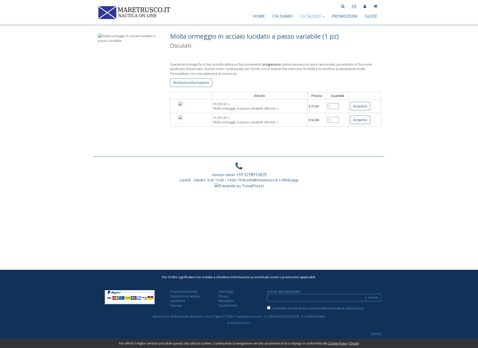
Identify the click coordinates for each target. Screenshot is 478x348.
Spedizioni (177, 301)
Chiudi (353, 343)
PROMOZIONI (345, 16)
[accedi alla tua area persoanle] (365, 5)
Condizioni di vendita (185, 296)
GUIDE (371, 16)
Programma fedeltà (183, 291)
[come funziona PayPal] (130, 297)
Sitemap (176, 305)
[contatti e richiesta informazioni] (354, 5)
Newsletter (226, 301)
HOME (259, 16)
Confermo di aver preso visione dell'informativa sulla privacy (318, 308)
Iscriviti (373, 297)
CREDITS (375, 334)
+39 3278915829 (251, 174)
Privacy (224, 296)
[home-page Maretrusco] (134, 12)
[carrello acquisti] (375, 5)
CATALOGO (311, 16)
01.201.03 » (221, 117)
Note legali (226, 291)
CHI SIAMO (282, 16)
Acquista (360, 106)
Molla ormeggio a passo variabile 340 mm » (245, 122)
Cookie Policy (228, 305)
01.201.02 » (221, 104)
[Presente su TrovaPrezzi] (239, 185)
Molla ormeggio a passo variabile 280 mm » (245, 108)
